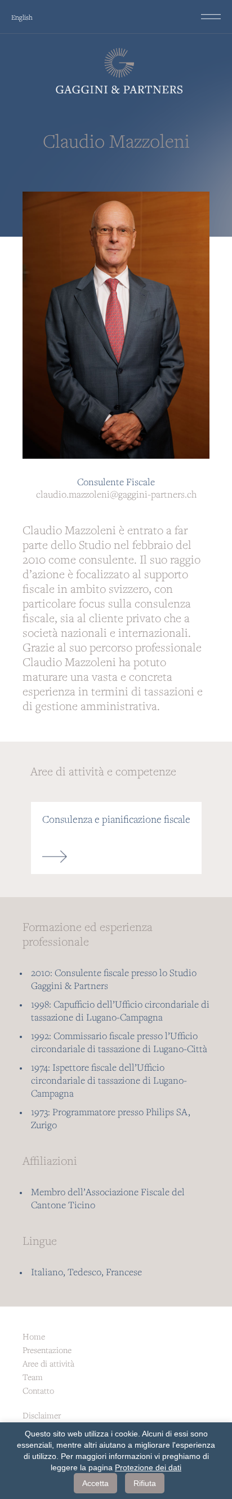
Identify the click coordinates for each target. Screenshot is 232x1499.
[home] (116, 71)
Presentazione (47, 1349)
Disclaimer (42, 1415)
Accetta (95, 1483)
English (22, 16)
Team (33, 1376)
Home (34, 1336)
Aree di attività (48, 1363)
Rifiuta (144, 1483)
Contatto (38, 1390)
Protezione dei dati (148, 1467)
